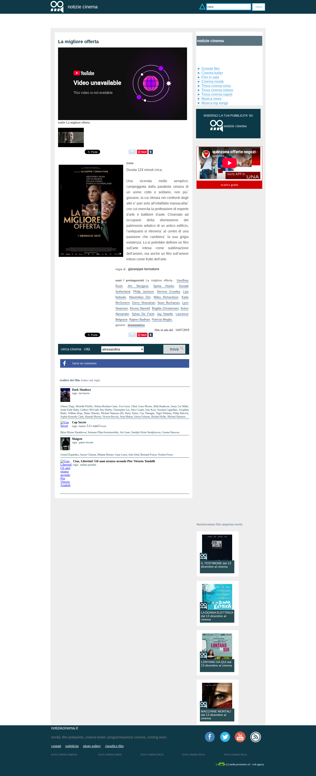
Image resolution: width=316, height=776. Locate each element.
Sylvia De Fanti (143, 314)
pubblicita (72, 746)
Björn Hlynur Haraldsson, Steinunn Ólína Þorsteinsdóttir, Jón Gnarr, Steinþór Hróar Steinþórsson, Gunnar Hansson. (120, 432)
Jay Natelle (165, 314)
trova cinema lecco (193, 754)
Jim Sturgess (137, 286)
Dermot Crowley (168, 291)
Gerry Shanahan (143, 302)
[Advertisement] (85, 293)
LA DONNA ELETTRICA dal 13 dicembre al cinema (217, 616)
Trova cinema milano (217, 90)
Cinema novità (212, 81)
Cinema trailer (212, 73)
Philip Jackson (143, 291)
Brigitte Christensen (165, 308)
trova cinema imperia (64, 754)
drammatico (136, 325)
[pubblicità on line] (216, 131)
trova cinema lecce (152, 754)
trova (174, 349)
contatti (56, 746)
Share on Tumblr (151, 152)
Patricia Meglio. (162, 319)
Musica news (211, 99)
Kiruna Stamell (140, 308)
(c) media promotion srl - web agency (245, 764)
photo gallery (92, 746)
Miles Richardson (166, 297)
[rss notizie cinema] (255, 741)
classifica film (114, 746)
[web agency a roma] (220, 765)
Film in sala (210, 77)
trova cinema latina (109, 754)
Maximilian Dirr (140, 297)
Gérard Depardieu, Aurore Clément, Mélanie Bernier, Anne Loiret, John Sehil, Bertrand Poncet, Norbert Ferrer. (116, 454)
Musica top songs (214, 103)
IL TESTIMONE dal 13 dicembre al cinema (216, 564)
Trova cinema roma (216, 86)
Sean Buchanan (168, 302)
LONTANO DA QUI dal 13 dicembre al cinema (216, 663)
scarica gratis (229, 184)
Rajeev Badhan (139, 319)
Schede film (210, 68)
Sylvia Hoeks (163, 286)
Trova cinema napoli (216, 94)
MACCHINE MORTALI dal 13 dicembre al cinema (216, 715)
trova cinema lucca (235, 754)
